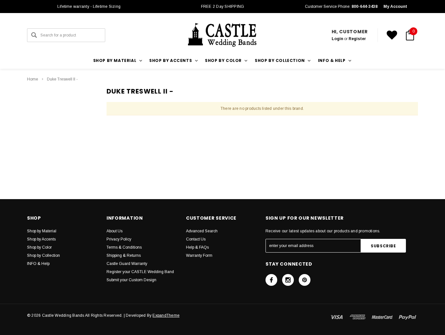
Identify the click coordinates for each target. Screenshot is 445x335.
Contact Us (196, 239)
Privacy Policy (119, 239)
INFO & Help (38, 263)
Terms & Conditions (124, 247)
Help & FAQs (197, 247)
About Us (114, 231)
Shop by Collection (43, 255)
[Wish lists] (392, 35)
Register (357, 38)
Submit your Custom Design (131, 280)
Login (337, 38)
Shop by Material (41, 231)
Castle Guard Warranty (127, 263)
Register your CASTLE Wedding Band (140, 271)
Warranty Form (199, 255)
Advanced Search (202, 231)
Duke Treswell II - (62, 79)
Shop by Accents (41, 239)
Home (32, 79)
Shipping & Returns (124, 255)
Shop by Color (39, 247)
